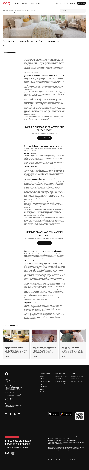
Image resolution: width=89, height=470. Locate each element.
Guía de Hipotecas (31, 10)
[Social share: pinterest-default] (15, 52)
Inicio (4, 10)
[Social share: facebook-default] (9, 52)
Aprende (8, 10)
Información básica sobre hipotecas (18, 10)
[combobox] (73, 10)
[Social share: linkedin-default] (13, 52)
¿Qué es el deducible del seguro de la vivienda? (13, 12)
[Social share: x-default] (11, 52)
